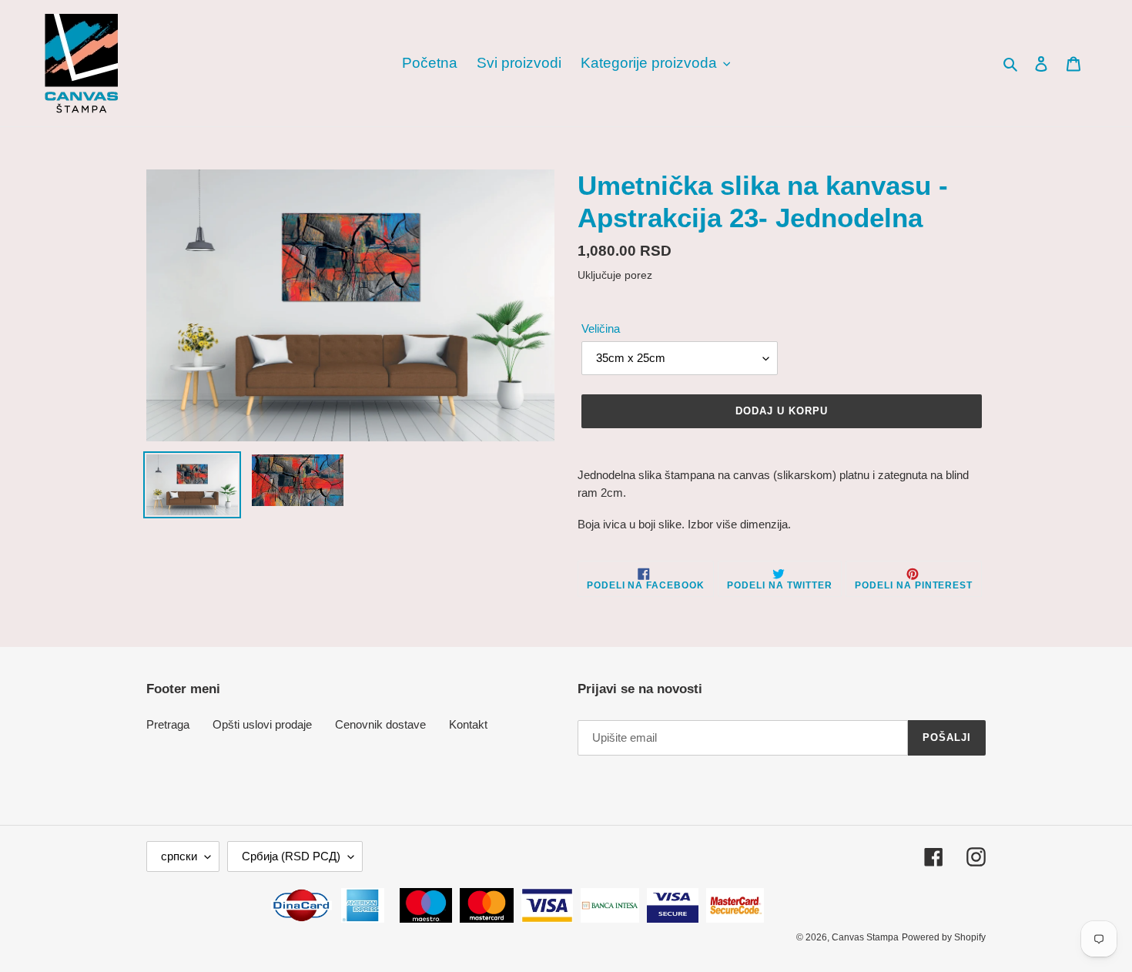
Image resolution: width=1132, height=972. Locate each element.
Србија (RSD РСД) (291, 856)
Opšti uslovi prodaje (262, 724)
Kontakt (468, 724)
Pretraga (167, 724)
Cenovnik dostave (380, 724)
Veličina (600, 328)
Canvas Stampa (865, 937)
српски (179, 856)
